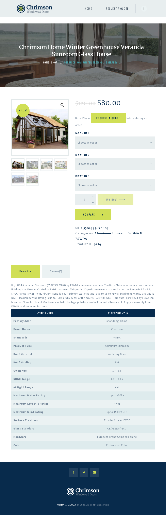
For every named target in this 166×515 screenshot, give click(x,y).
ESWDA (72, 505)
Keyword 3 (82, 176)
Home (46, 62)
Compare (89, 214)
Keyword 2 (82, 155)
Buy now (111, 199)
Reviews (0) (56, 271)
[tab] (25, 272)
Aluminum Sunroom (111, 233)
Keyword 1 (82, 132)
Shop (54, 62)
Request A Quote (108, 118)
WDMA (61, 505)
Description (25, 271)
